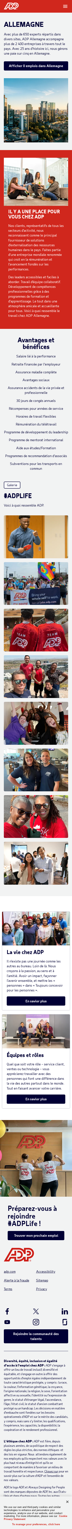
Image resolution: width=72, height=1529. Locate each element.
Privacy (41, 1289)
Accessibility (45, 1271)
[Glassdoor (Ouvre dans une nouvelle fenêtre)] (60, 1322)
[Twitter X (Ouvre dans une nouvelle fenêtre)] (36, 1311)
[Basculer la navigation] (65, 6)
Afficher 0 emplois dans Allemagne (36, 66)
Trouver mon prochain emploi (36, 1235)
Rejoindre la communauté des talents (36, 1336)
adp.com (10, 1271)
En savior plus (36, 1001)
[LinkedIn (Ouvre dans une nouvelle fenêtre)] (60, 1311)
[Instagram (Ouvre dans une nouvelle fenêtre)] (36, 1322)
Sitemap (42, 1280)
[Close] (67, 1502)
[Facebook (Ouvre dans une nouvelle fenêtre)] (12, 1311)
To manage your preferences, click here (36, 1524)
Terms (8, 1289)
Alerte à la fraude (16, 1280)
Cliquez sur (51, 1471)
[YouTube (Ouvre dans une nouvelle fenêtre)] (12, 1322)
